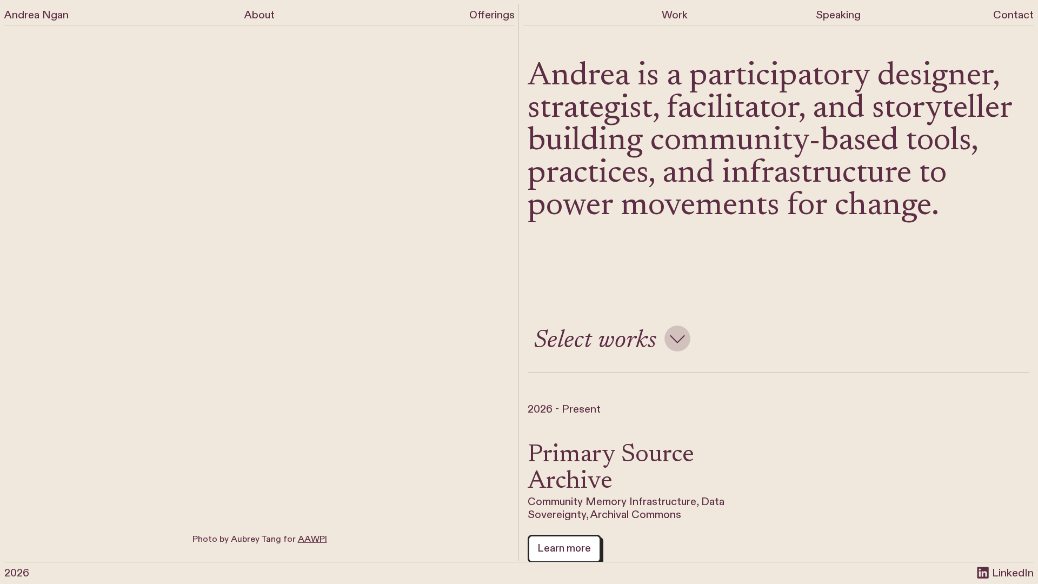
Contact (1013, 15)
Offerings (492, 15)
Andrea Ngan (36, 15)
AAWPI (312, 539)
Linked (1006, 573)
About (259, 15)
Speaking (838, 15)
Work (675, 15)
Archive (570, 481)
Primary (571, 455)
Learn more (564, 548)
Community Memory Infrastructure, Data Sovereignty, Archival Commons (626, 508)
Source (657, 455)
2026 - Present (564, 409)
